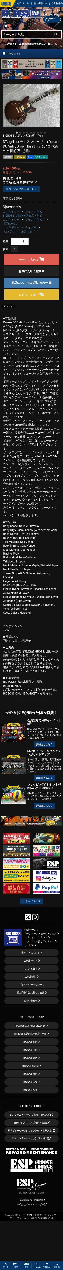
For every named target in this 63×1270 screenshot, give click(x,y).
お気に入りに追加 (30, 271)
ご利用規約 (30, 976)
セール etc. (37, 1267)
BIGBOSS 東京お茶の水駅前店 (30, 1025)
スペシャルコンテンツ (35, 937)
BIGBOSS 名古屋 (30, 1065)
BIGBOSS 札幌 (30, 1041)
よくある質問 (30, 968)
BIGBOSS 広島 (30, 1081)
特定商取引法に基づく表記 (30, 992)
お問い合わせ (30, 1000)
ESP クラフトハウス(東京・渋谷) (30, 1122)
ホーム (5, 1267)
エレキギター (11, 211)
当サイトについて (30, 952)
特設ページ (30, 929)
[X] (28, 917)
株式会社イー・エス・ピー (30, 1204)
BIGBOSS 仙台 (30, 1049)
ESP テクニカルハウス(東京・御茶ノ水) (30, 1114)
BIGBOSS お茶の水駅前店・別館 (30, 1033)
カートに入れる (29, 259)
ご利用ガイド (12, 44)
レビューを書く (29, 295)
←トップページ (31, 901)
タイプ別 (30, 227)
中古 (26, 1267)
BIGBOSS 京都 (30, 1073)
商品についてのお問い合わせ (30, 282)
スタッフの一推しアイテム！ (39, 941)
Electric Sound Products (30, 1200)
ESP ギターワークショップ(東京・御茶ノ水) (30, 1130)
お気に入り (42, 44)
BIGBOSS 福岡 (30, 1090)
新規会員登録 (27, 44)
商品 (16, 1267)
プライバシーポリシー (30, 984)
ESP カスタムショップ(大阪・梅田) (30, 1138)
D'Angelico (10, 223)
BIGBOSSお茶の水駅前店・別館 (22, 215)
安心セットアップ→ (51, 19)
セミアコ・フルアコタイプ (21, 231)
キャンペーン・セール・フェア (40, 933)
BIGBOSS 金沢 (30, 1057)
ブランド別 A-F (34, 211)
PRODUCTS (13, 53)
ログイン (54, 44)
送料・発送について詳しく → (21, 188)
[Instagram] (35, 917)
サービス (29, 945)
